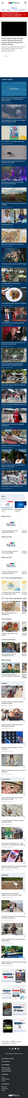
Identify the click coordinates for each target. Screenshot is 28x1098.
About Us (19, 1041)
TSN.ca (3, 1080)
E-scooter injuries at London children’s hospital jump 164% (12, 702)
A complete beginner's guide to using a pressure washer (12, 821)
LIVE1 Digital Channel (18, 510)
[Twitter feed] (10, 1048)
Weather (9, 10)
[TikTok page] (12, 1048)
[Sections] (2, 2)
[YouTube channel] (15, 1048)
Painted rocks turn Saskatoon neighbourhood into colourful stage (11, 894)
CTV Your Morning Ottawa (19, 10)
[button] (14, 92)
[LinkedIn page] (18, 1048)
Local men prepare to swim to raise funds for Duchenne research (13, 917)
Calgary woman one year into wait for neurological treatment (12, 725)
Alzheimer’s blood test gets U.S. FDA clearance (11, 748)
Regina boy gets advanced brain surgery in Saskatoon (13, 771)
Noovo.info (4, 1086)
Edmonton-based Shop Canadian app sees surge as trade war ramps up (13, 866)
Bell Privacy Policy (6, 1067)
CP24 (3, 1077)
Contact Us (13, 1043)
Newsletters (13, 1041)
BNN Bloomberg (5, 1078)
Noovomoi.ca (5, 1088)
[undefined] (11, 526)
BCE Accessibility (6, 1061)
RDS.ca (3, 1090)
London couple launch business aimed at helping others (13, 940)
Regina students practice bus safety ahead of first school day (13, 962)
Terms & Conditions (6, 1069)
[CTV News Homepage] (14, 3)
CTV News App (5, 1041)
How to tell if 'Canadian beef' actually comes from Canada (12, 798)
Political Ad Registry (6, 1071)
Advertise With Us (6, 1043)
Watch (3, 10)
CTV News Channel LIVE (7, 510)
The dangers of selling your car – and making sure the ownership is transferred (13, 844)
